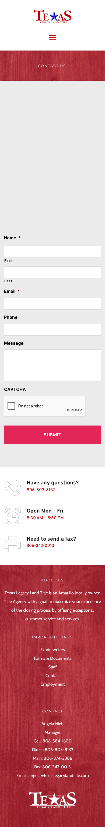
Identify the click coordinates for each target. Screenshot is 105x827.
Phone (11, 317)
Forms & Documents (52, 658)
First (8, 260)
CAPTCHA (15, 389)
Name (12, 237)
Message (13, 343)
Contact (53, 675)
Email (12, 291)
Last (8, 281)
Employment (53, 684)
